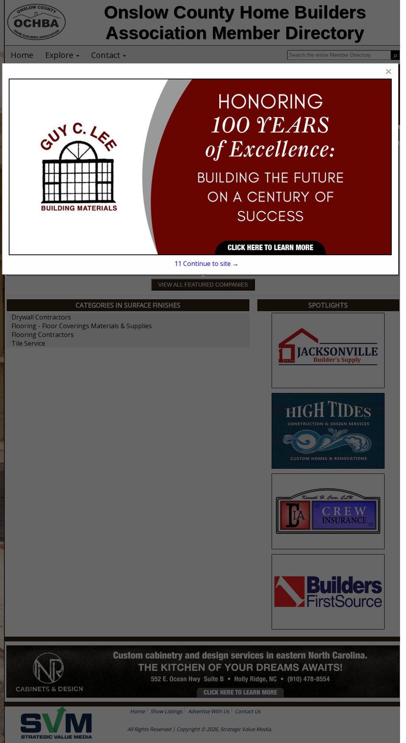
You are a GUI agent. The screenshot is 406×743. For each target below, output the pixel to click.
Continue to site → (206, 263)
